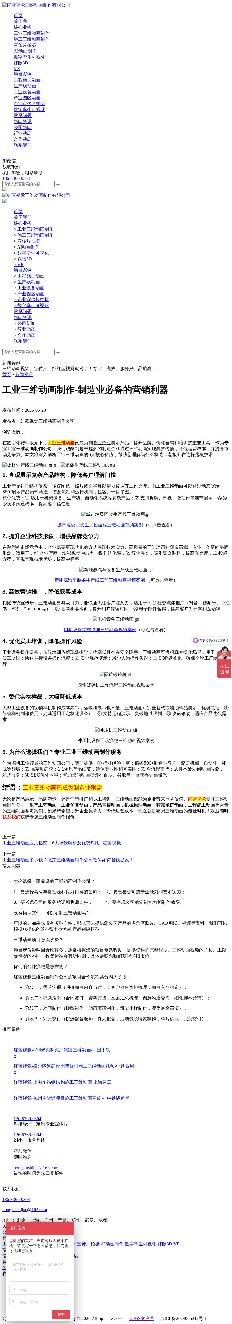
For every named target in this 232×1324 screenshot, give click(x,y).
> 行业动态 (24, 329)
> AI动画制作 (27, 247)
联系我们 (23, 145)
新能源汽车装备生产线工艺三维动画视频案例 (99, 580)
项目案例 (23, 74)
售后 (73, 1255)
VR (176, 1243)
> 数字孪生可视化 (31, 253)
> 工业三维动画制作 (33, 229)
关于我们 (23, 21)
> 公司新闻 (24, 323)
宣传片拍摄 (88, 1243)
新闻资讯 (23, 121)
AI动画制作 (112, 1243)
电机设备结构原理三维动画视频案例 (100, 629)
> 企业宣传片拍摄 (31, 299)
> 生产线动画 (27, 281)
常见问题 (23, 115)
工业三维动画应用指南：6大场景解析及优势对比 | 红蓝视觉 (61, 842)
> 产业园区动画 (29, 293)
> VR (19, 264)
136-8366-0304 (16, 178)
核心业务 (23, 27)
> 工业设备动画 (29, 287)
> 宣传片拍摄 (27, 241)
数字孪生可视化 (140, 1243)
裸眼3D (165, 1243)
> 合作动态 (24, 335)
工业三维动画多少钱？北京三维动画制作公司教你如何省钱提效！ (68, 859)
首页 (18, 15)
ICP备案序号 (141, 1318)
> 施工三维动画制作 (33, 235)
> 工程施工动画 (29, 275)
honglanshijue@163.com (36, 1167)
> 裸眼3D (23, 258)
